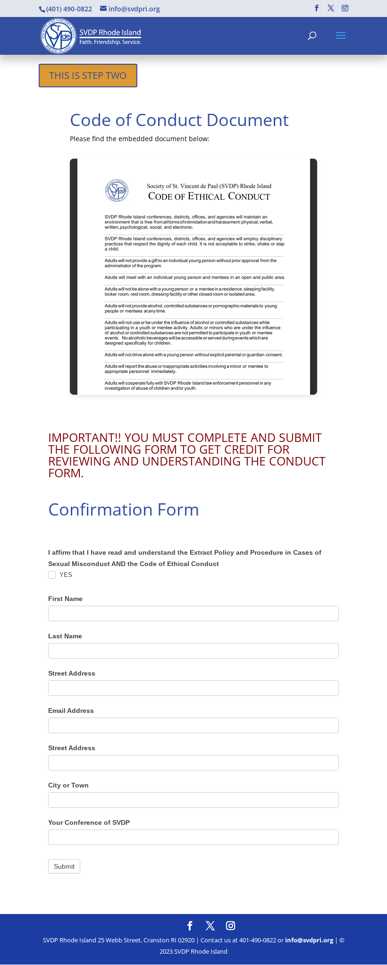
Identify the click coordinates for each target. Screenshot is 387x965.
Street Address (71, 673)
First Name (65, 598)
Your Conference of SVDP (89, 822)
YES (65, 574)
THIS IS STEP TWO (88, 75)
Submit (64, 866)
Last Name (65, 636)
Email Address (71, 710)
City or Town (68, 785)
